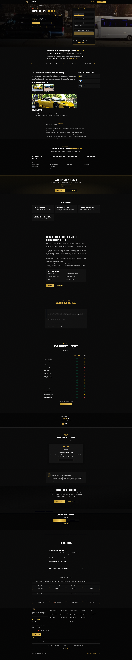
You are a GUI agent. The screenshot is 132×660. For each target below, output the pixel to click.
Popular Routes (72, 621)
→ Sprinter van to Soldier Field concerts (72, 273)
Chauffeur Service (40, 588)
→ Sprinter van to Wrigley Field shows (53, 276)
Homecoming (86, 160)
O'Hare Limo (58, 583)
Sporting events (52, 160)
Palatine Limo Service (73, 617)
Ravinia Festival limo (66, 534)
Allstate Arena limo (52, 162)
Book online (37, 634)
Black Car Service (91, 585)
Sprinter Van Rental (57, 588)
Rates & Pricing (48, 511)
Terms (91, 653)
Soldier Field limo (52, 168)
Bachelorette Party (86, 164)
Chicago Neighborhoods (73, 620)
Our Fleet (36, 511)
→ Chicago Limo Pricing (70, 279)
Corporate (39, 641)
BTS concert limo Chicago (83, 534)
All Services (40, 511)
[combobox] (83, 19)
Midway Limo (74, 583)
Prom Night (86, 159)
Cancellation (94, 653)
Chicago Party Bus (57, 585)
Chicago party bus (73, 581)
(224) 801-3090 (93, 1)
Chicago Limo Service (40, 591)
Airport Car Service (41, 583)
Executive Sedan (82, 614)
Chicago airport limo (53, 581)
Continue (84, 33)
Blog (91, 617)
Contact (92, 618)
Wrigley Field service (53, 166)
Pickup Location (78, 16)
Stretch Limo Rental (74, 588)
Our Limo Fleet (82, 610)
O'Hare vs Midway (46, 581)
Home (33, 4)
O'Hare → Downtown (63, 614)
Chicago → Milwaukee (63, 617)
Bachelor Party (86, 162)
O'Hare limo (37, 581)
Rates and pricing (69, 159)
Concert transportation (53, 159)
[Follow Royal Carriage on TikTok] (46, 631)
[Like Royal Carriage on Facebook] (36, 631)
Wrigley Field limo (60, 534)
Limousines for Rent (74, 591)
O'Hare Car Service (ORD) (63, 610)
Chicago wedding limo (66, 581)
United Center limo (48, 534)
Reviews (52, 511)
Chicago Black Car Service (53, 615)
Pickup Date (76, 21)
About (77, 1)
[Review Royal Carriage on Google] (38, 631)
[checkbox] (75, 30)
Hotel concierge (48, 641)
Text (75, 42)
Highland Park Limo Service (74, 614)
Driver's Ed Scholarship (40, 593)
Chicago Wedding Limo (53, 613)
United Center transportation (54, 164)
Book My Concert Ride (60, 520)
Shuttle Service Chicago (91, 593)
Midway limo (41, 581)
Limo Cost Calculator (83, 613)
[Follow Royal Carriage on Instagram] (33, 631)
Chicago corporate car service (81, 581)
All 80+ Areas (72, 618)
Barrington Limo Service (73, 611)
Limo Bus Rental (57, 593)
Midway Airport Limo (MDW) (64, 611)
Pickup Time (86, 21)
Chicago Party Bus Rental (53, 614)
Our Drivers (92, 614)
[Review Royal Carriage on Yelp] (41, 631)
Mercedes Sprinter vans (35, 164)
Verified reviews (69, 162)
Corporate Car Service (74, 585)
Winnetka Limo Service (73, 613)
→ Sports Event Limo (50, 273)
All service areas (69, 164)
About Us (92, 610)
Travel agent (42, 641)
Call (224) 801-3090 (72, 501)
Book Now (43, 511)
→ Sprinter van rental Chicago (70, 276)
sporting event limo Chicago (74, 534)
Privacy (88, 653)
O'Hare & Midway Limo (53, 610)
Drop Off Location (78, 25)
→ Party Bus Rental (50, 279)
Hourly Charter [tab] (88, 14)
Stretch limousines (35, 162)
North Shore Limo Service (73, 615)
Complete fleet (69, 160)
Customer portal (34, 641)
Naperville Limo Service (73, 610)
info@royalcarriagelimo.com (36, 621)
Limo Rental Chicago (74, 593)
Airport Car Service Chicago (64, 613)
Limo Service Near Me (91, 591)
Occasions (36, 4)
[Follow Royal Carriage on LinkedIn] (44, 631)
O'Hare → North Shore (63, 615)
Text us (66, 523)
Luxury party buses (35, 166)
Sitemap (99, 653)
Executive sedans (34, 160)
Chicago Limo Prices (91, 583)
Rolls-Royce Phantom (57, 591)
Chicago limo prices (60, 581)
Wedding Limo (40, 585)
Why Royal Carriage (93, 613)
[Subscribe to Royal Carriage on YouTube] (49, 631)
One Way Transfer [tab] (79, 14)
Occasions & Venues (94, 615)
